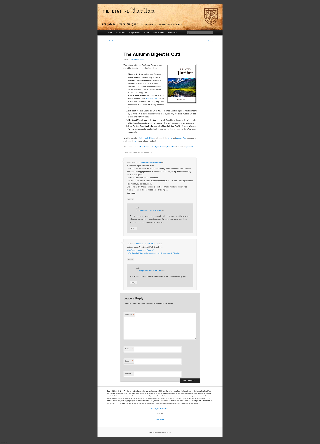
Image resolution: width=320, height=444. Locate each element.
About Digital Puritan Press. (160, 409)
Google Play (181, 138)
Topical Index (121, 32)
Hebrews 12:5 (151, 98)
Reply (130, 199)
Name (129, 349)
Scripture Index (134, 32)
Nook (146, 138)
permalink (189, 147)
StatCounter (160, 419)
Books (146, 32)
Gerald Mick (171, 147)
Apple (170, 138)
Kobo (151, 138)
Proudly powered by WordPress (160, 432)
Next (210, 41)
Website (128, 373)
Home (110, 32)
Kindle (140, 138)
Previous (111, 41)
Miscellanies (172, 32)
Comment (129, 315)
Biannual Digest (158, 32)
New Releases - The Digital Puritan (152, 147)
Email (129, 361)
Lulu (135, 141)
